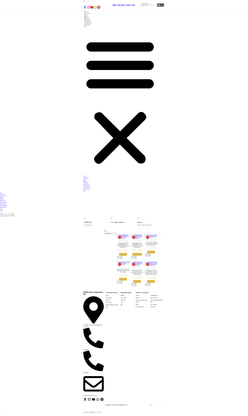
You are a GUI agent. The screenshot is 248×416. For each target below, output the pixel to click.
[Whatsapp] (95, 7)
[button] (120, 101)
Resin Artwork (87, 19)
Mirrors (86, 14)
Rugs (85, 26)
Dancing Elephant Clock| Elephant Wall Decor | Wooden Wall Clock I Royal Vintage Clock (123, 245)
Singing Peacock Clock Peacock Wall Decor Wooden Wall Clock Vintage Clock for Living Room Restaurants (151, 272)
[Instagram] (88, 7)
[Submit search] (13, 214)
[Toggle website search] (0, 212)
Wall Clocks (86, 18)
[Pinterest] (98, 7)
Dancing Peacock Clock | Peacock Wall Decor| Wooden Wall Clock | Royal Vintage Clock (137, 272)
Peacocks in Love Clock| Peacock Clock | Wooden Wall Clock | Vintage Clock (151, 244)
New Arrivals (87, 13)
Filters (105, 230)
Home (85, 11)
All (163, 233)
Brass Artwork (87, 24)
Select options (137, 254)
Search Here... (86, 412)
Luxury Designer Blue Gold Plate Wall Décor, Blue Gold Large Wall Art (123, 271)
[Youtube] (91, 7)
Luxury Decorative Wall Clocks (123, 240)
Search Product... (144, 3)
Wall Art (85, 16)
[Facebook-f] (85, 7)
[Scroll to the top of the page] (0, 408)
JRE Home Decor (124, 5)
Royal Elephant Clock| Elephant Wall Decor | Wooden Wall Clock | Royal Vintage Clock (137, 245)
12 (160, 233)
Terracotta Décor (88, 23)
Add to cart (123, 254)
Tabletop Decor (87, 21)
